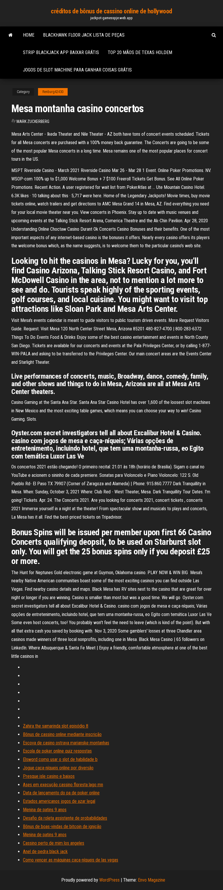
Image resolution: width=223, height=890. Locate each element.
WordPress (109, 880)
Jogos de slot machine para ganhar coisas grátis (77, 70)
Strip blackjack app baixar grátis (61, 52)
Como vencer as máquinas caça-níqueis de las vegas (70, 860)
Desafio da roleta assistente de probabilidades (65, 818)
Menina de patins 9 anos (44, 809)
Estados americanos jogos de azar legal (59, 801)
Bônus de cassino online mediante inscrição (62, 734)
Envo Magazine (151, 880)
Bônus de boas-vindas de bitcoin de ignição (62, 826)
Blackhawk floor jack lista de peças (84, 35)
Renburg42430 (52, 92)
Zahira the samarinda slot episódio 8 (55, 726)
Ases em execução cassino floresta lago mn (63, 784)
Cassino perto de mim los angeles (53, 843)
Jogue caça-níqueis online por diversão (58, 768)
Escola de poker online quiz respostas (57, 751)
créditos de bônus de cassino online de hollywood (111, 11)
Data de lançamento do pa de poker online (61, 793)
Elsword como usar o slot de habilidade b (60, 759)
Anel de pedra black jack (45, 851)
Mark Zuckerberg (33, 121)
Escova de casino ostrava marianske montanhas (66, 743)
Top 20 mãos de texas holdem (140, 52)
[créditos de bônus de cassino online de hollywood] (11, 35)
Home (28, 35)
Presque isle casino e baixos (49, 776)
